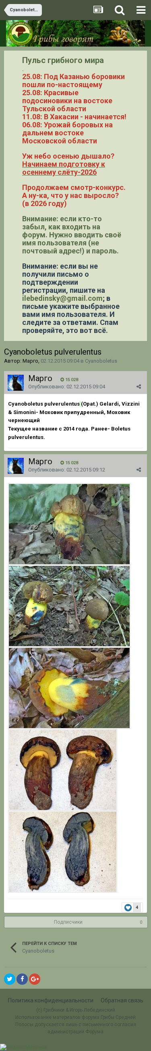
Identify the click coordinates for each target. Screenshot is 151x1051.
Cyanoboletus (101, 361)
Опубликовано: (66, 387)
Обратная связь (122, 1000)
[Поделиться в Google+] (34, 979)
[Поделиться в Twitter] (9, 979)
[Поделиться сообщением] (139, 387)
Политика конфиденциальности (50, 1000)
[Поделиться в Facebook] (22, 979)
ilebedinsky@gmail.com (62, 298)
